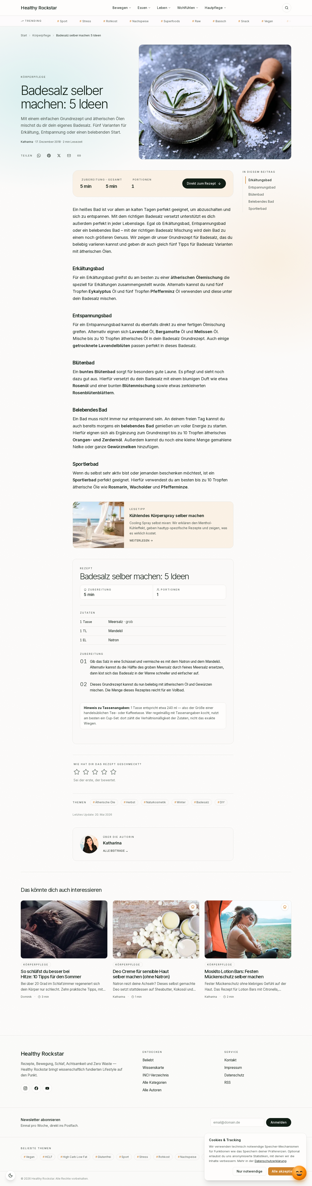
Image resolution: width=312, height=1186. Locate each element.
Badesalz (202, 802)
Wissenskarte (153, 1067)
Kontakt (230, 1060)
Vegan (218, 21)
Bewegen (120, 8)
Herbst (130, 802)
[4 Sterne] (104, 772)
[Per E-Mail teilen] (69, 155)
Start (24, 35)
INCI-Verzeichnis (156, 1075)
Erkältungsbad (260, 180)
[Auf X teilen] (59, 155)
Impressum (233, 1067)
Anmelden (279, 1122)
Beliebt (148, 1060)
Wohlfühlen (186, 8)
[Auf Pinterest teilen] (49, 155)
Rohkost (60, 21)
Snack (194, 21)
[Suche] (286, 7)
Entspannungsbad (262, 187)
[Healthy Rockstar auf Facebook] (36, 1088)
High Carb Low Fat (273, 21)
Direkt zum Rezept (201, 183)
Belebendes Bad (261, 201)
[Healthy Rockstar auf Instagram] (25, 1088)
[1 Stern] (77, 772)
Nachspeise (89, 21)
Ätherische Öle (105, 802)
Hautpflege (214, 8)
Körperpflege (41, 35)
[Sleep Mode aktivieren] (10, 1175)
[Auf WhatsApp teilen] (38, 155)
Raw (146, 21)
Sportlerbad (258, 208)
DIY (222, 802)
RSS (227, 1082)
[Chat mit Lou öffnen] (299, 1172)
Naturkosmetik (156, 802)
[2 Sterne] (86, 772)
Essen (142, 8)
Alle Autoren (152, 1090)
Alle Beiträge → (115, 850)
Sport (127, 1157)
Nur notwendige (249, 1171)
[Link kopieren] (79, 155)
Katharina (27, 141)
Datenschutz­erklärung (270, 1161)
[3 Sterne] (95, 772)
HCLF (242, 21)
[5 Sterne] (113, 772)
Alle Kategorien (155, 1082)
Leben (162, 8)
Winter (181, 802)
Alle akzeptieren (285, 1171)
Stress (145, 1157)
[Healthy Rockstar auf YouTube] (47, 1088)
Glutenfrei (106, 1157)
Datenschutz (234, 1075)
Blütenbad (256, 194)
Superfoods (120, 21)
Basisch (169, 21)
